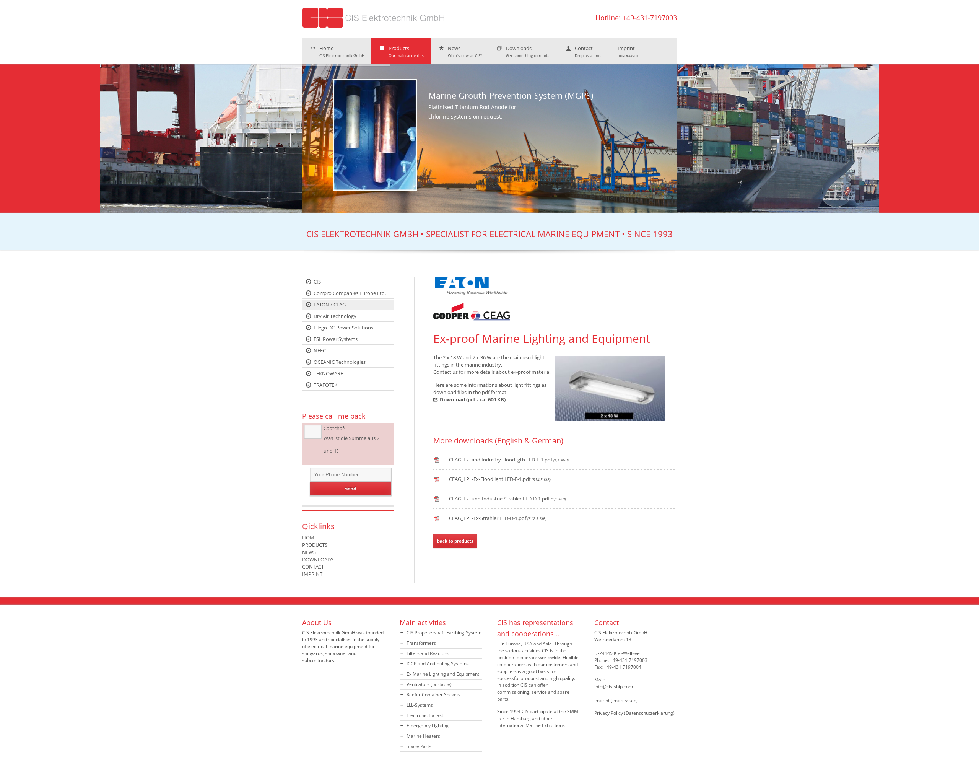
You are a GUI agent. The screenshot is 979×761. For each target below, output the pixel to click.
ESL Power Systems (336, 339)
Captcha (334, 428)
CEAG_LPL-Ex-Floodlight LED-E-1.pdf (500, 479)
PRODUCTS (314, 544)
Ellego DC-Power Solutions (343, 327)
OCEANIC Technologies (340, 362)
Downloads (528, 51)
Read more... (621, 186)
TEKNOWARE (328, 373)
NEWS (309, 552)
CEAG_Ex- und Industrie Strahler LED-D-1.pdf (507, 498)
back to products (455, 541)
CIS (317, 281)
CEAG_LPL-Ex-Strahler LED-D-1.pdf (497, 518)
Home (342, 51)
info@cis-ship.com (613, 686)
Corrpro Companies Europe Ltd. (350, 293)
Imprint (628, 51)
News (465, 51)
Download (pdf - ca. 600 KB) (473, 399)
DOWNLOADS (317, 559)
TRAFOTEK (325, 384)
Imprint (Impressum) (616, 700)
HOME (309, 537)
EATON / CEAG (330, 304)
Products (406, 51)
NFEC (320, 350)
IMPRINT (312, 573)
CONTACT (313, 566)
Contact (589, 51)
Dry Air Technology (335, 316)
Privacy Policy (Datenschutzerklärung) (634, 713)
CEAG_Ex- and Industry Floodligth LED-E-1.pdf (509, 459)
